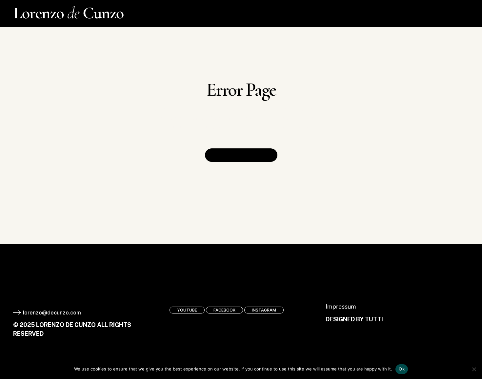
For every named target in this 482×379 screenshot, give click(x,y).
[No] (474, 369)
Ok (402, 368)
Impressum (341, 306)
